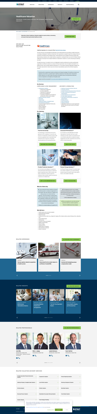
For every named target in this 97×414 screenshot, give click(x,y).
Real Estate (41, 98)
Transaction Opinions (65, 89)
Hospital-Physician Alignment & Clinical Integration (71, 90)
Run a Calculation (70, 180)
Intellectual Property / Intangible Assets (46, 101)
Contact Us (76, 18)
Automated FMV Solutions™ (44, 102)
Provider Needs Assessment (66, 96)
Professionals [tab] (70, 4)
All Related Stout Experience (71, 239)
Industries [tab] (41, 4)
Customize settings (50, 409)
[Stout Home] (21, 4)
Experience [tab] (51, 4)
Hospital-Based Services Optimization (68, 94)
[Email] (17, 358)
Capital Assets (41, 99)
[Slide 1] (47, 275)
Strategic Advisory (64, 99)
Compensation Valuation (43, 88)
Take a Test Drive (70, 144)
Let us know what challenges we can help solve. (60, 79)
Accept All (58, 409)
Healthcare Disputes (65, 102)
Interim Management (65, 101)
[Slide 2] (50, 275)
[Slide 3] (51, 317)
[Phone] (19, 358)
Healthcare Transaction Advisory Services (69, 88)
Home (17, 31)
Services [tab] (32, 4)
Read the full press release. (61, 50)
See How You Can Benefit (47, 144)
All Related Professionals (72, 327)
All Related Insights (73, 286)
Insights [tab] (60, 4)
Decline (67, 409)
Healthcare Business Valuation (44, 97)
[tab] (21, 4)
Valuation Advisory (25, 31)
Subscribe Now (70, 36)
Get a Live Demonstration (48, 180)
